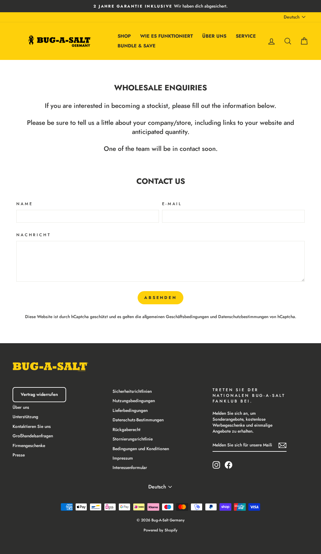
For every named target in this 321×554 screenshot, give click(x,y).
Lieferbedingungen (130, 410)
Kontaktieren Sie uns (32, 426)
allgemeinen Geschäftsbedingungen (175, 316)
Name (24, 204)
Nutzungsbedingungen (134, 400)
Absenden (160, 298)
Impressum (123, 458)
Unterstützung (25, 416)
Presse (19, 455)
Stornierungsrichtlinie (133, 439)
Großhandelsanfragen (33, 436)
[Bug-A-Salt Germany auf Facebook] (228, 465)
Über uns (214, 36)
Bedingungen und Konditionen (141, 448)
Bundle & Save (136, 45)
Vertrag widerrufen (39, 394)
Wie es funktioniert (166, 36)
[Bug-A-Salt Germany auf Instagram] (216, 465)
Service (246, 36)
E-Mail (172, 204)
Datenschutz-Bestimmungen (138, 420)
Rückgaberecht (126, 429)
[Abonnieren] (282, 445)
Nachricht (33, 235)
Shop (124, 36)
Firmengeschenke (29, 445)
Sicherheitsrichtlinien (132, 391)
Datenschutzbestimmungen (243, 316)
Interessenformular (130, 467)
